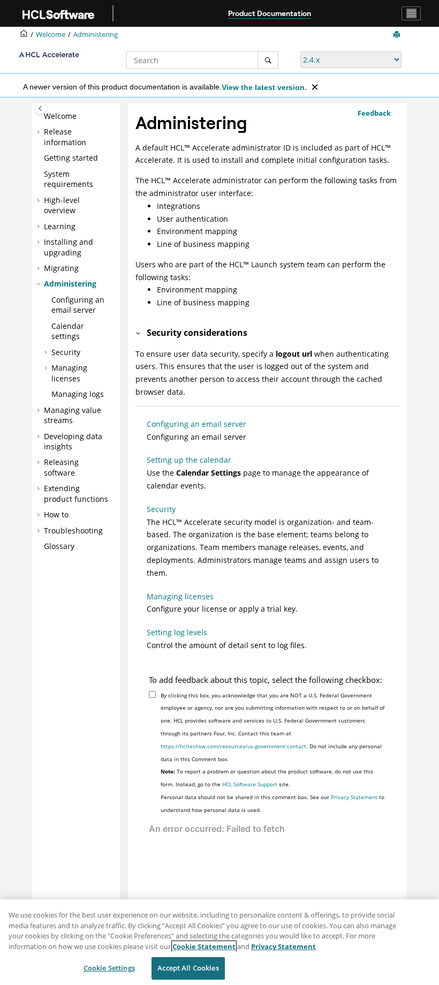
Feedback (374, 113)
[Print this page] (398, 35)
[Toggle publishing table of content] (40, 108)
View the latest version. (264, 87)
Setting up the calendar (189, 460)
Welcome (60, 116)
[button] (39, 116)
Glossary (59, 546)
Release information (65, 136)
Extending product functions (76, 493)
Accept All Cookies (187, 968)
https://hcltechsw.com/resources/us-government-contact (233, 746)
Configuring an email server (77, 305)
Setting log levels (177, 632)
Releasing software (61, 467)
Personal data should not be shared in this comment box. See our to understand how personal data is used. (272, 803)
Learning (59, 226)
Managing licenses (69, 373)
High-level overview (62, 205)
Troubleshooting (73, 530)
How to (56, 514)
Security (65, 352)
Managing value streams (72, 415)
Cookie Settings (109, 968)
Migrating (61, 268)
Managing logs (77, 394)
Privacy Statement (354, 797)
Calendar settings (67, 331)
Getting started (71, 158)
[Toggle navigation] (411, 13)
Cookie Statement (204, 946)
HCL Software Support (249, 784)
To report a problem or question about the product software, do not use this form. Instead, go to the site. (267, 778)
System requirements (68, 179)
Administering (95, 34)
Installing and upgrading (68, 247)
